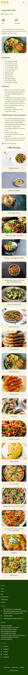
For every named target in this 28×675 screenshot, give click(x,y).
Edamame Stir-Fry (14, 168)
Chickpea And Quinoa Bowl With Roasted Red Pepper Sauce (14, 281)
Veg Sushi (14, 416)
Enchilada (14, 553)
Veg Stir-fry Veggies (14, 439)
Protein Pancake (14, 349)
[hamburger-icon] (23, 2)
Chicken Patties (13, 394)
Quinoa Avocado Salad (14, 304)
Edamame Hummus (14, 190)
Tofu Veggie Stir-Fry (14, 213)
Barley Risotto (14, 575)
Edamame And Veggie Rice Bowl (14, 258)
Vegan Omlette (14, 461)
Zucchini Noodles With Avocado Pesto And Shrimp (14, 529)
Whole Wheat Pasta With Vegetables (14, 506)
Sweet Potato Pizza (14, 327)
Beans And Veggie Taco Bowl (14, 235)
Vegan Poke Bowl (14, 372)
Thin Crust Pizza (14, 484)
